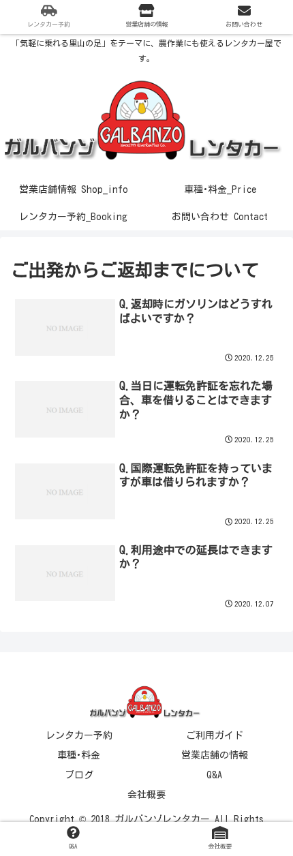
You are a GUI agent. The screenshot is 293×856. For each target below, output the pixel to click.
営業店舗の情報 (214, 755)
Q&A (214, 775)
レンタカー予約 (79, 735)
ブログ (79, 775)
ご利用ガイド (214, 735)
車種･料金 (78, 755)
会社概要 (146, 794)
